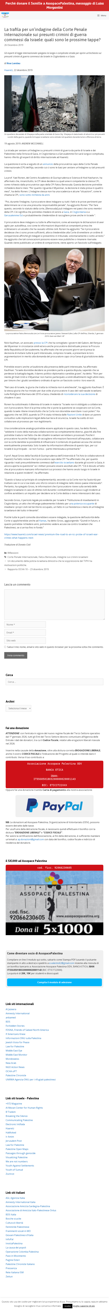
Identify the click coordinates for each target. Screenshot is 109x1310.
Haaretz (8, 70)
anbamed (11, 1017)
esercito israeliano (64, 462)
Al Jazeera (11, 1009)
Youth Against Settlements (20, 1165)
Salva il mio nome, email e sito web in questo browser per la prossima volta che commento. (55, 647)
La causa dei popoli (16, 1247)
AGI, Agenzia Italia (15, 1198)
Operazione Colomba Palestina (22, 1251)
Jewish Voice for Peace (17, 1042)
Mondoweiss (12, 1058)
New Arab (11, 1063)
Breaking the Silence (17, 1116)
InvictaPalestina (14, 1243)
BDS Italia (11, 1214)
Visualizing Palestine (17, 1157)
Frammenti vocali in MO (18, 1231)
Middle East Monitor (16, 1054)
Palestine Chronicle (16, 1075)
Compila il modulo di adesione (54, 982)
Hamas (42, 520)
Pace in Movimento (16, 1255)
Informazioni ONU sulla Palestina (23, 1038)
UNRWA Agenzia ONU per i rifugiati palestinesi (31, 1079)
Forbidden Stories (15, 1025)
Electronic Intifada (15, 1124)
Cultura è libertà (14, 1222)
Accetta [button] (67, 1306)
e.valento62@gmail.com (61, 963)
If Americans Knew (15, 1034)
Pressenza (11, 1268)
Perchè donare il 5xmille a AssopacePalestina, (54, 5)
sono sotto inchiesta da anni (34, 194)
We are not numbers (17, 1161)
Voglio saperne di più (84, 1305)
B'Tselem (11, 1111)
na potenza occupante (82, 503)
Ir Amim (10, 1136)
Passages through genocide (20, 1153)
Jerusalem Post (14, 1140)
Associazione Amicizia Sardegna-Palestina (28, 1206)
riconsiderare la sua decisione (79, 394)
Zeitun (9, 1276)
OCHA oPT (11, 1071)
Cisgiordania (79, 212)
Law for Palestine (15, 1046)
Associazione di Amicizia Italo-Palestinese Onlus (31, 1210)
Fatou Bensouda (47, 557)
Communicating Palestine (19, 1120)
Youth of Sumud (14, 1169)
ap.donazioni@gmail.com (31, 839)
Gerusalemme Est (13, 215)
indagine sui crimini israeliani (72, 557)
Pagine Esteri (13, 1260)
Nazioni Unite (74, 414)
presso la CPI (41, 342)
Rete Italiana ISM (15, 1272)
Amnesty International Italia (20, 1202)
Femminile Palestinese (17, 1226)
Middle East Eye (14, 1050)
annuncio (48, 164)
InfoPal (9, 1239)
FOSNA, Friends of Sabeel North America (27, 1029)
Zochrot (10, 1173)
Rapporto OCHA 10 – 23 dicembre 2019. (28, 569)
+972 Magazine (14, 1103)
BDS (8, 1021)
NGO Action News (15, 1067)
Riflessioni (13, 552)
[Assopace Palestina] (5, 15)
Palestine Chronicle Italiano (20, 1264)
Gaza (66, 212)
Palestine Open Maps (17, 1149)
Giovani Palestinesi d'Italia (19, 1235)
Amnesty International (18, 1013)
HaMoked (11, 1132)
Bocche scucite (13, 1218)
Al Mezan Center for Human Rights (24, 1107)
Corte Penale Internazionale (22, 557)
